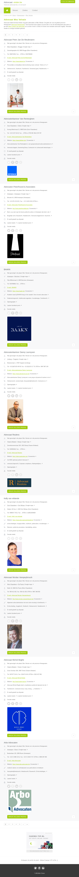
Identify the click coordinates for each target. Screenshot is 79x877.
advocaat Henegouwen (18, 24)
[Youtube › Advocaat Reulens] (20, 474)
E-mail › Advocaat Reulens (14, 452)
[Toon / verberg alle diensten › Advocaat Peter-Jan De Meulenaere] (39, 69)
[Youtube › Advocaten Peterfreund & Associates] (20, 230)
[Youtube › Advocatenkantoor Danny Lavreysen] (20, 395)
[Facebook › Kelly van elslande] (12, 538)
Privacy (43, 873)
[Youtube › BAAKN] (20, 313)
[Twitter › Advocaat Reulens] (8, 474)
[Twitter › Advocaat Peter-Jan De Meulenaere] (8, 79)
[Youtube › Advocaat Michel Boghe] (20, 703)
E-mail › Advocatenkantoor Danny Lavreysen (19, 370)
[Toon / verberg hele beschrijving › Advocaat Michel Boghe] (39, 685)
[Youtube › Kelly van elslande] (20, 538)
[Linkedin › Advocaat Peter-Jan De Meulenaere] (16, 79)
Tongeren (15, 359)
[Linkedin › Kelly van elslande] (16, 538)
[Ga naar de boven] (73, 111)
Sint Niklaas (21, 505)
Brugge (20, 47)
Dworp (19, 442)
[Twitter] (35, 868)
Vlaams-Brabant (11, 442)
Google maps (27, 47)
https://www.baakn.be (18, 291)
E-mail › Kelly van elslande (14, 516)
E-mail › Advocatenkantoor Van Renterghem (19, 136)
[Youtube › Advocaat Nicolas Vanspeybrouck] (20, 621)
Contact (35, 10)
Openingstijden (12, 302)
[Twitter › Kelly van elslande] (8, 538)
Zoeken (25, 10)
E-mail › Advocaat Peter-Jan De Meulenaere (19, 57)
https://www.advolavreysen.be (21, 374)
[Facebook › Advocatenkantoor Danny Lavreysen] (12, 395)
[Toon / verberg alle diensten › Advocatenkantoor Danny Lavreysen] (39, 381)
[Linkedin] (43, 868)
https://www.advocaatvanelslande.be (23, 520)
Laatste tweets (12, 223)
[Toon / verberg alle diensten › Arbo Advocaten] (39, 771)
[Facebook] (39, 868)
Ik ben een (67, 1)
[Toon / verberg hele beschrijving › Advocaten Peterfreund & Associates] (39, 212)
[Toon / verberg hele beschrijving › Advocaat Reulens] (39, 460)
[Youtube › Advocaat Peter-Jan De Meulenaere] (20, 79)
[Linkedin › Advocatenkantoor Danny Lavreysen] (16, 395)
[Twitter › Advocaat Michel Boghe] (8, 703)
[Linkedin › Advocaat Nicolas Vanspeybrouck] (16, 621)
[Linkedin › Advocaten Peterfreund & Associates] (16, 230)
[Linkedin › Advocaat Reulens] (16, 474)
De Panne (21, 584)
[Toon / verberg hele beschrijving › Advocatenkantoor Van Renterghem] (39, 144)
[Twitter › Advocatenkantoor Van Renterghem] (8, 162)
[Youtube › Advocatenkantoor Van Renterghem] (20, 162)
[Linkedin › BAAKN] (16, 313)
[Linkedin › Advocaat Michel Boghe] (16, 703)
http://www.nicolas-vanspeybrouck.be (23, 599)
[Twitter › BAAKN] (8, 313)
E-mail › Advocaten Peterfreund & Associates (19, 205)
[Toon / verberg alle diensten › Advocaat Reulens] (39, 464)
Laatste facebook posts (14, 154)
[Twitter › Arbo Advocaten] (8, 786)
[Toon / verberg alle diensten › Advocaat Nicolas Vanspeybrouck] (39, 606)
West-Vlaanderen (12, 47)
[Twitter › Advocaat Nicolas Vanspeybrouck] (8, 621)
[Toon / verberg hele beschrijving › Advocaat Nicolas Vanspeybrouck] (39, 603)
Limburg (9, 359)
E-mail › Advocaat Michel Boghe (16, 678)
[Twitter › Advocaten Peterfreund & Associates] (8, 230)
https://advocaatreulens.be (20, 456)
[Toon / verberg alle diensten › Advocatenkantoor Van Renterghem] (39, 148)
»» (27, 35)
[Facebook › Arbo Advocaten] (12, 786)
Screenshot (30, 61)
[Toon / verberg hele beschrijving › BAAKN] (39, 295)
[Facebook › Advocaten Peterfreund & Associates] (12, 230)
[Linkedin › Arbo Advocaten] (16, 786)
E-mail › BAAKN (11, 287)
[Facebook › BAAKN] (12, 313)
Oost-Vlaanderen (12, 126)
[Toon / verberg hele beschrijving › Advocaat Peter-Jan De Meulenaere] (39, 65)
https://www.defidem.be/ (19, 140)
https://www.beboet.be (19, 61)
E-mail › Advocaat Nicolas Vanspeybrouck (19, 595)
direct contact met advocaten (16, 26)
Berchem (17, 276)
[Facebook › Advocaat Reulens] (12, 474)
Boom (16, 749)
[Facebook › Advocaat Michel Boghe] (12, 703)
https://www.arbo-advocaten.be (21, 764)
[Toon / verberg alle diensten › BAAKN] (39, 298)
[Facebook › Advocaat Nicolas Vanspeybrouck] (12, 621)
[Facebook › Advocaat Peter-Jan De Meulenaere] (12, 79)
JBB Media (37, 873)
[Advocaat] (7, 10)
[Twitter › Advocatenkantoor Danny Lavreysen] (8, 395)
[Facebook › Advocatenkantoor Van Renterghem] (12, 162)
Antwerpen (10, 194)
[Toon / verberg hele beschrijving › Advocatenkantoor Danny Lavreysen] (39, 377)
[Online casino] (40, 833)
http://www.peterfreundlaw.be (20, 208)
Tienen (19, 667)
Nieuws (15, 10)
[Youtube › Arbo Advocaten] (20, 786)
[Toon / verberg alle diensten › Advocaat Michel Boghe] (39, 689)
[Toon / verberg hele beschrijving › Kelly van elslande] (39, 524)
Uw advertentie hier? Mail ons (39, 851)
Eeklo (19, 126)
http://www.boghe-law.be (19, 681)
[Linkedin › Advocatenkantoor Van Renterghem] (16, 162)
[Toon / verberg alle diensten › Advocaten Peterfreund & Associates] (39, 216)
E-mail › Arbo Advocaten (14, 760)
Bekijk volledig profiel (17, 111)
